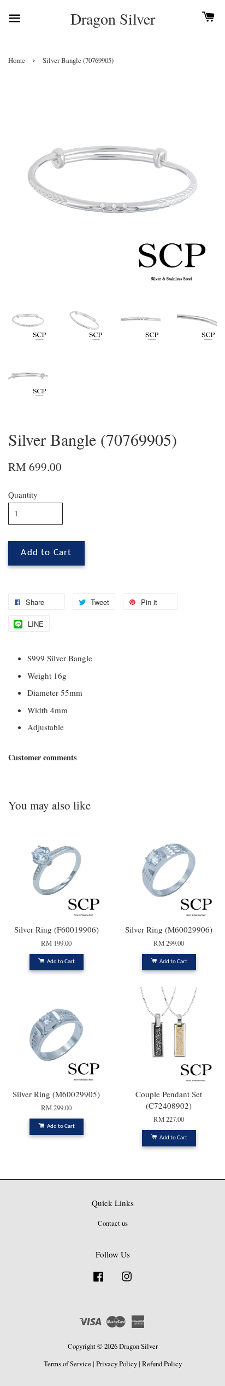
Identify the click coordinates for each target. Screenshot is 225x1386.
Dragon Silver (112, 19)
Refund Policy (162, 1363)
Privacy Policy (116, 1363)
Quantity (23, 494)
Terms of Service (67, 1363)
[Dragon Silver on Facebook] (98, 1281)
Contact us (113, 1223)
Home (16, 60)
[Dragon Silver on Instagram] (126, 1281)
